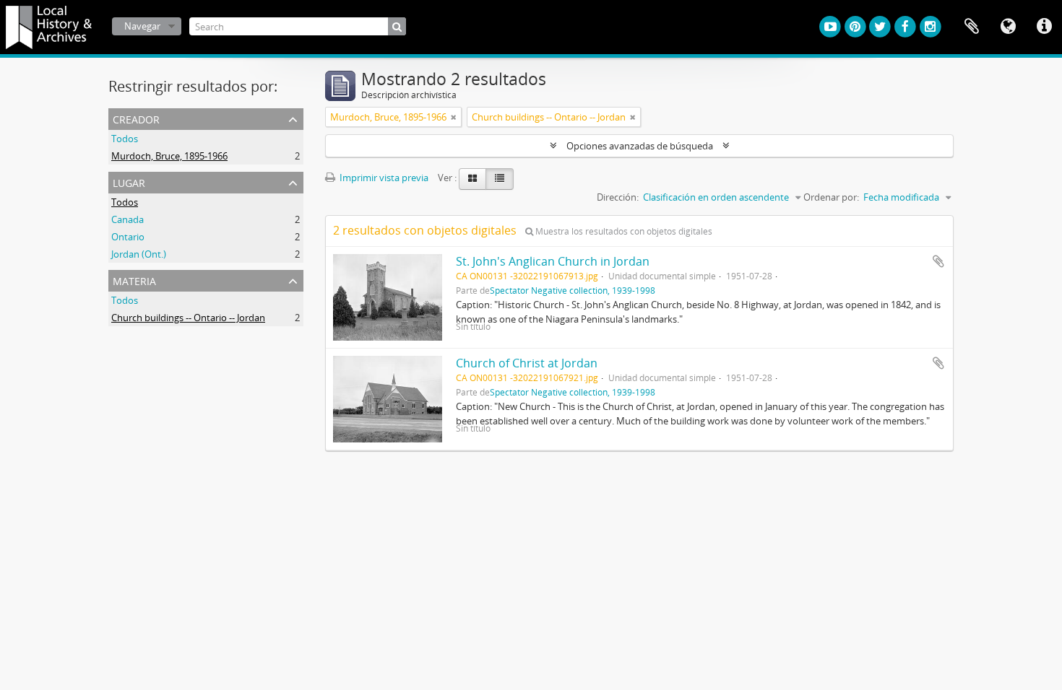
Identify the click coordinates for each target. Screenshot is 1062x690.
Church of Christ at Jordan (526, 363)
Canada (127, 219)
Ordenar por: (831, 197)
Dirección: (618, 197)
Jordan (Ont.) (138, 254)
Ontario (127, 236)
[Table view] (499, 179)
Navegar (142, 25)
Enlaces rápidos (1044, 27)
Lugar (129, 181)
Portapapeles (972, 27)
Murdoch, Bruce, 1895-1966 (169, 155)
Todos (124, 138)
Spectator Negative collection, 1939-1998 (572, 290)
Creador (136, 118)
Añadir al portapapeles (938, 261)
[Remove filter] (454, 117)
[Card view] (472, 179)
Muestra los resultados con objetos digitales (622, 231)
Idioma (1008, 27)
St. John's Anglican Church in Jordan (552, 261)
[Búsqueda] (397, 26)
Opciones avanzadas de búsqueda (639, 145)
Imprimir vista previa (382, 177)
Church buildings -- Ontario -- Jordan (188, 317)
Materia (134, 279)
